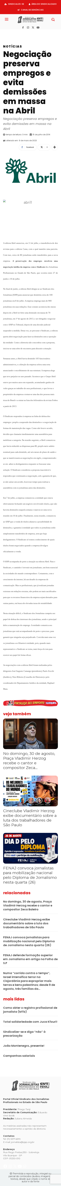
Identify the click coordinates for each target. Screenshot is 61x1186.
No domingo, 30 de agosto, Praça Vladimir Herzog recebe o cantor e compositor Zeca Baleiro (27, 905)
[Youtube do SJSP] (20, 32)
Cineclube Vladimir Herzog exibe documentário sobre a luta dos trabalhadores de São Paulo (30, 817)
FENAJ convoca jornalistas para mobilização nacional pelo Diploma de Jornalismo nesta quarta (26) (30, 875)
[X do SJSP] (15, 32)
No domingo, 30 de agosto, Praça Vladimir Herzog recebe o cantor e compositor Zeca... (29, 760)
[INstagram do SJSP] (10, 32)
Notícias (12, 46)
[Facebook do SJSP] (5, 32)
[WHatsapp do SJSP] (25, 32)
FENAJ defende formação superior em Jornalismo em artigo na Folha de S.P (30, 959)
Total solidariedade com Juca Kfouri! (30, 1022)
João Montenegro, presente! (23, 1046)
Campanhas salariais (19, 1056)
